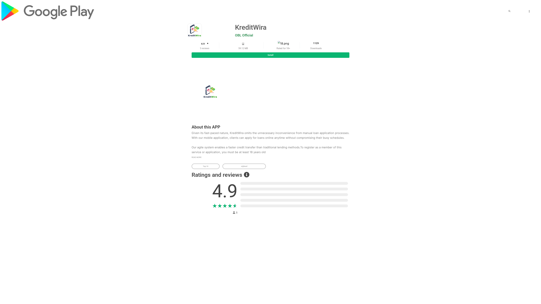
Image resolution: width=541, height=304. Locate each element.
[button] (509, 11)
